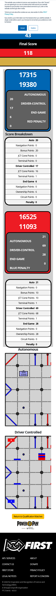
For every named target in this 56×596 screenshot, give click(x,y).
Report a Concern (39, 576)
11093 (28, 226)
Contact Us (8, 564)
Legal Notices (9, 576)
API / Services (8, 558)
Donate (34, 564)
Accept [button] (22, 28)
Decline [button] (33, 28)
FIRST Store (7, 570)
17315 (28, 74)
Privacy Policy (37, 570)
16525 (28, 216)
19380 (28, 84)
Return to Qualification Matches (28, 516)
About (33, 558)
